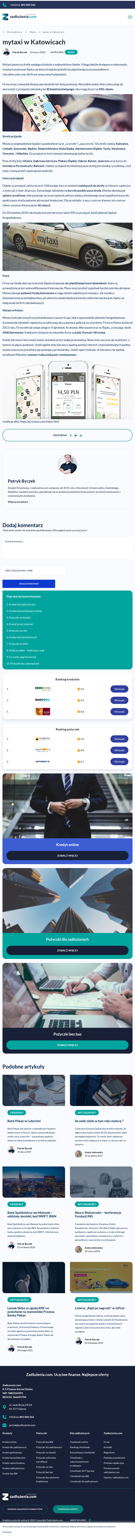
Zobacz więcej (67, 855)
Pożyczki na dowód (19, 617)
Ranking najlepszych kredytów (25, 1509)
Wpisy (71, 52)
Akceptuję (6, 1532)
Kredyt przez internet (21, 624)
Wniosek (119, 688)
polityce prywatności (107, 1526)
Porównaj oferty (68, 1509)
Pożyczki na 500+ (18, 643)
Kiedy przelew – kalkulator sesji (26, 650)
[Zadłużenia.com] (19, 16)
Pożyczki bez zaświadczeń (24, 663)
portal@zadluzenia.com (22, 1425)
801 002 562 (28, 4)
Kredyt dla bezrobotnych (23, 637)
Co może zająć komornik (22, 656)
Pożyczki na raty (18, 630)
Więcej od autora (18, 501)
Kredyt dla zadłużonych (22, 604)
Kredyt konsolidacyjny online (25, 610)
